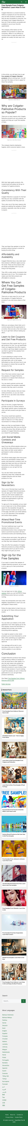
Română (4, 1063)
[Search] (23, 1001)
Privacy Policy (9, 1117)
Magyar (4, 1049)
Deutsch (4, 1025)
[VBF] (3, 2)
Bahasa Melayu (7, 1017)
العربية (4, 1089)
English (4, 1031)
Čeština (4, 1020)
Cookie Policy (18, 1117)
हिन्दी (3, 1095)
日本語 (4, 1100)
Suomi (4, 1071)
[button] (21, 2)
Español (4, 1033)
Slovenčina (5, 1065)
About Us (12, 1114)
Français (5, 1036)
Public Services (6, 684)
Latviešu (5, 1044)
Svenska (5, 1073)
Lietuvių (4, 1047)
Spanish (4, 1068)
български (5, 1081)
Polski (4, 1057)
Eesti (3, 1028)
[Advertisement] (14, 57)
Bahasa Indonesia (7, 1015)
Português (5, 1060)
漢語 (3, 1105)
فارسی (4, 1092)
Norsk (4, 1055)
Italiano (4, 1041)
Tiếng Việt (5, 1076)
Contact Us (20, 1114)
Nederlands (6, 1052)
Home (7, 1114)
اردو (3, 1087)
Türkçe (4, 1079)
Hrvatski (4, 1039)
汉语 (3, 1103)
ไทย (3, 1097)
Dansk (4, 1023)
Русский (5, 1084)
